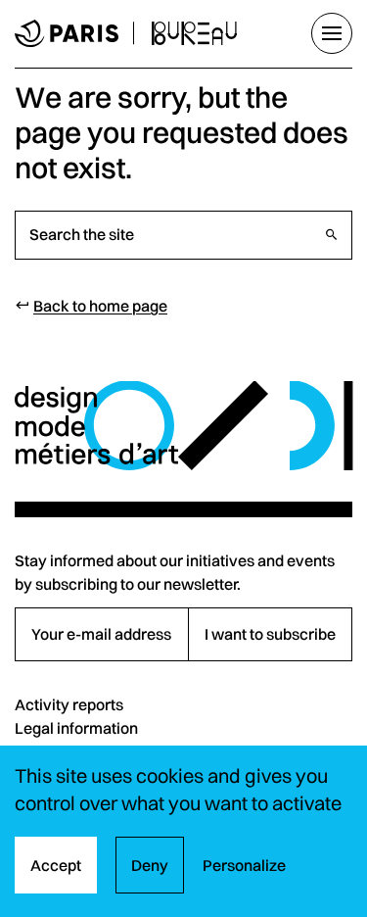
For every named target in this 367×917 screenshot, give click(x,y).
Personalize (244, 865)
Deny (149, 865)
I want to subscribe (270, 634)
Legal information (76, 728)
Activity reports (69, 704)
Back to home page (100, 305)
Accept (55, 865)
